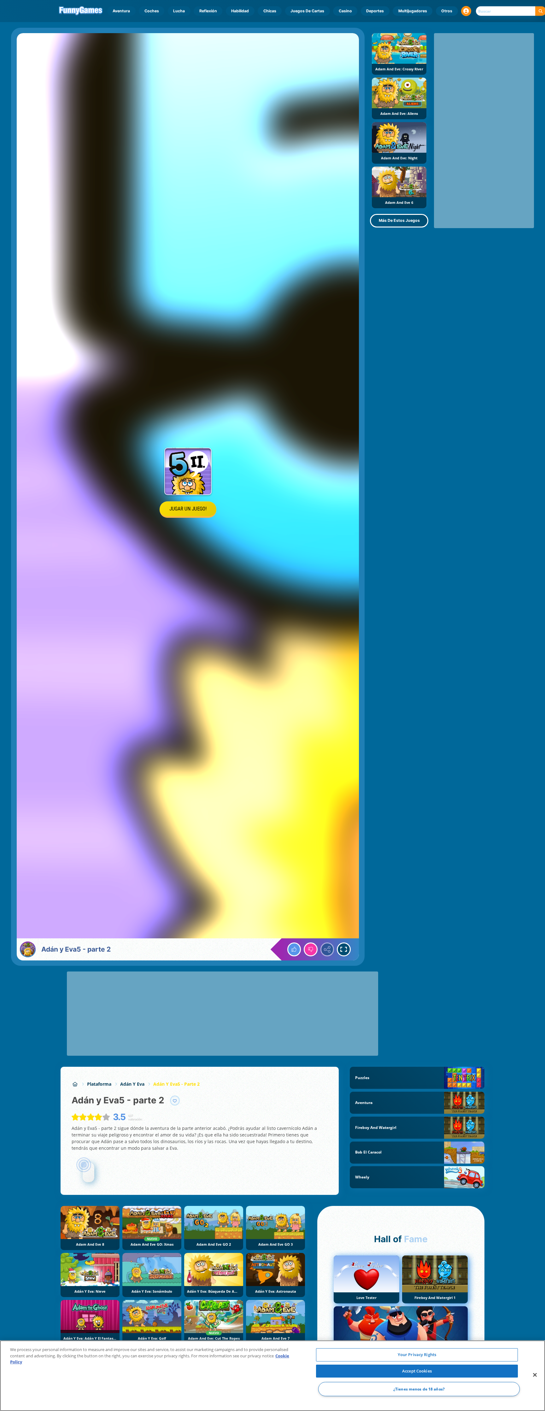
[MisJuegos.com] (75, 1084)
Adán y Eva (132, 1084)
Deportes (375, 11)
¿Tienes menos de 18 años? (419, 1389)
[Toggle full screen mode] (344, 949)
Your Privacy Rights (417, 1354)
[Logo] (80, 11)
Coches (151, 11)
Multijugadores (412, 11)
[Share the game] (327, 949)
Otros (446, 11)
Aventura (121, 11)
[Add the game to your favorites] (175, 1100)
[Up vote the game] (294, 949)
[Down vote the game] (311, 949)
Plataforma (99, 1084)
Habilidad (240, 11)
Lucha (179, 11)
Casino (345, 11)
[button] (466, 11)
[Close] (535, 1375)
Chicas (269, 11)
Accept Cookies (417, 1371)
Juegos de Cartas (307, 11)
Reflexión (208, 11)
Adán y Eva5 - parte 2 (176, 1084)
